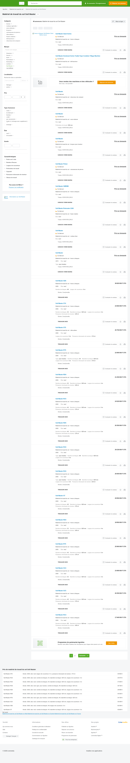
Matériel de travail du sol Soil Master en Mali (15, 713)
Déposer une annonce (106, 82)
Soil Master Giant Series (63, 34)
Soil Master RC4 (61, 615)
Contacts (5, 732)
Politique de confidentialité (39, 729)
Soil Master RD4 (61, 374)
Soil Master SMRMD (62, 186)
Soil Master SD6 (61, 281)
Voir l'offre (111, 643)
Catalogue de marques (38, 738)
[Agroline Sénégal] (10, 3)
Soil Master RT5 (61, 350)
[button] (120, 50)
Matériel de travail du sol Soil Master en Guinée (41, 713)
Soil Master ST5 (61, 327)
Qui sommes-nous (8, 726)
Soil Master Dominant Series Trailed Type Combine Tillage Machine (78, 56)
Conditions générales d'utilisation (41, 726)
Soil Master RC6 (61, 447)
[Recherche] (29, 3)
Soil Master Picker (62, 164)
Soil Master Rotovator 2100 (65, 208)
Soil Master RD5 (61, 423)
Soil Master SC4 (61, 568)
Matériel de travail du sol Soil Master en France (67, 713)
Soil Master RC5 (61, 399)
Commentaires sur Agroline (39, 735)
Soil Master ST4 (61, 303)
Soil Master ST (60, 495)
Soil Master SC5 (61, 590)
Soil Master (59, 91)
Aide (4, 729)
